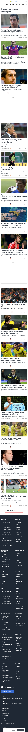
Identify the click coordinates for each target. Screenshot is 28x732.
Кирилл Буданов (6, 649)
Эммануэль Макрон (7, 644)
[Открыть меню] (2, 1)
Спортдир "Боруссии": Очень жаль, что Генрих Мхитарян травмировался (12, 468)
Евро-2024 (18, 562)
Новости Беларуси (6, 603)
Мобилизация (18, 613)
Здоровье (17, 571)
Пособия (18, 539)
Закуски (18, 678)
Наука (2, 571)
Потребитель (19, 594)
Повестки (18, 616)
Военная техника (6, 629)
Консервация (19, 669)
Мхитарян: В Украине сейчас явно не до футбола (13, 168)
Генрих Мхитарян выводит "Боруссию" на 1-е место (11, 439)
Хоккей (17, 560)
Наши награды (5, 708)
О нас (3, 696)
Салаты (18, 676)
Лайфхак (18, 603)
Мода (17, 596)
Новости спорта (19, 550)
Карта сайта (5, 715)
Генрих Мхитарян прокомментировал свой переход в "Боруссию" (13, 496)
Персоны (3, 634)
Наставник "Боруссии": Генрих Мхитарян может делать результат (14, 386)
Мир (2, 588)
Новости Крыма (6, 543)
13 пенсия (4, 666)
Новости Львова (6, 532)
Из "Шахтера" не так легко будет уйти (13, 305)
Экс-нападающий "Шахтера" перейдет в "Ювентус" (11, 86)
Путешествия (19, 598)
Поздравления (19, 608)
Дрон (3, 581)
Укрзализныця (5, 566)
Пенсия (3, 663)
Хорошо (21, 730)
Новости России (6, 596)
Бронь (17, 618)
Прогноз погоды (20, 541)
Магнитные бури (20, 606)
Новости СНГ (5, 598)
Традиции (18, 643)
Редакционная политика (8, 701)
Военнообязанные (20, 623)
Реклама (4, 706)
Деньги (4, 554)
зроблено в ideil (4, 727)
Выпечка (18, 666)
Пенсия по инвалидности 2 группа (6, 670)
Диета (17, 579)
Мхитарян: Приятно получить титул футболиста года (12, 332)
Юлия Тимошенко (6, 654)
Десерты (18, 673)
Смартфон (4, 583)
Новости (3, 519)
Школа (17, 534)
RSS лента (4, 720)
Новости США (5, 594)
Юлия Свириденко (6, 658)
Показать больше (11, 510)
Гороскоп (18, 591)
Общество (17, 519)
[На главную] (14, 1)
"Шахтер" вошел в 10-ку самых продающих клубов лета (12, 413)
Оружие (4, 624)
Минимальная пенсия (7, 677)
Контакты (4, 710)
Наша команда (5, 713)
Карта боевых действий (5, 617)
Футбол (18, 553)
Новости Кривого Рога (6, 537)
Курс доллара (5, 564)
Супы (17, 671)
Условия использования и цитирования (12, 703)
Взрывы (4, 619)
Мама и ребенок (20, 574)
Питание (18, 576)
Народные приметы (21, 640)
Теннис (17, 558)
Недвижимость (6, 559)
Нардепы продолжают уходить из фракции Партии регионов (13, 224)
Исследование (19, 583)
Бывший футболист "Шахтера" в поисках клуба (13, 58)
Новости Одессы (6, 529)
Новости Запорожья (7, 534)
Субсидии (18, 529)
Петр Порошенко (6, 651)
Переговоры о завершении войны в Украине (14, 4)
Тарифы (4, 561)
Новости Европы (6, 591)
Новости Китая (6, 601)
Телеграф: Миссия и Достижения (10, 718)
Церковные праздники (19, 638)
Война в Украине (5, 613)
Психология (19, 581)
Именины (18, 650)
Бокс (17, 555)
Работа (17, 524)
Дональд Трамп (6, 639)
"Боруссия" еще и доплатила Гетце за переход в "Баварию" (12, 251)
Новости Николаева (7, 545)
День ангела (19, 648)
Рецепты (17, 663)
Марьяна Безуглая (6, 656)
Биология (4, 579)
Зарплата (18, 522)
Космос (4, 576)
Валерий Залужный (7, 646)
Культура (18, 601)
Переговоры (5, 622)
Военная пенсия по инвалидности (7, 674)
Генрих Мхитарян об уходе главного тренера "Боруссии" (12, 31)
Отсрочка (18, 621)
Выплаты (18, 527)
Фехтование (19, 565)
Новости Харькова (6, 524)
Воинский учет (19, 625)
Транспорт (4, 556)
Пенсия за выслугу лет (7, 681)
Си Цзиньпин (5, 642)
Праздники (18, 634)
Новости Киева (6, 522)
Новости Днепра (6, 527)
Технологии (5, 574)
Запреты (18, 645)
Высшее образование (21, 536)
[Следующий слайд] (26, 4)
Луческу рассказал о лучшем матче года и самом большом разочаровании (12, 140)
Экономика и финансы (4, 551)
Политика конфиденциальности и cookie (12, 698)
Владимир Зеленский (7, 637)
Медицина (18, 532)
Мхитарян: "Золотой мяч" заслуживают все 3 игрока (10, 359)
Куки (13, 730)
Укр (26, 1)
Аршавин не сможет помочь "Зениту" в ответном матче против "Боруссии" (14, 196)
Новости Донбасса (7, 540)
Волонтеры (5, 627)
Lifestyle (17, 588)
